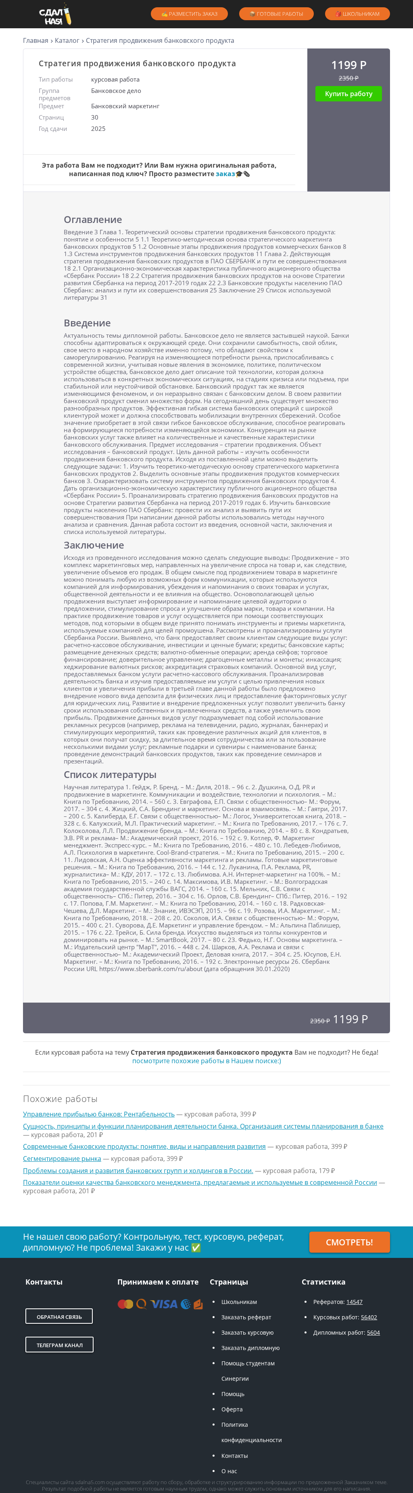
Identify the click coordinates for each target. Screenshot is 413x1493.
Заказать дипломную (250, 1348)
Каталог (67, 40)
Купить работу (349, 93)
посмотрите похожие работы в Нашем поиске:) (206, 1060)
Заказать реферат (246, 1317)
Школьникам (239, 1302)
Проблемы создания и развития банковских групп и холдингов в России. (138, 1170)
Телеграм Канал (60, 1345)
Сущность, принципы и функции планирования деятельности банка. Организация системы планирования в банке (203, 1126)
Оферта (232, 1409)
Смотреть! (349, 1242)
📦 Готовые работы (276, 13)
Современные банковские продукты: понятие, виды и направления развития (144, 1146)
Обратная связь (59, 1317)
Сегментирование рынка (62, 1158)
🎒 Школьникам (357, 13)
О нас (229, 1471)
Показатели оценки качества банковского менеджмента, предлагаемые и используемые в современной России (200, 1182)
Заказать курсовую (247, 1332)
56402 (369, 1317)
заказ (225, 173)
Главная (35, 40)
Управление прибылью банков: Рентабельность (99, 1114)
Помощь (232, 1394)
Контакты (234, 1455)
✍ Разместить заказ (189, 13)
